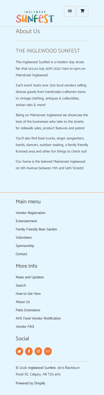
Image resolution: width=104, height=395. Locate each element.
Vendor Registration (30, 213)
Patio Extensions (28, 310)
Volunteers (24, 238)
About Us (23, 302)
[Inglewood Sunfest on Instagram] (38, 351)
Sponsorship (25, 246)
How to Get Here (28, 294)
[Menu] (70, 11)
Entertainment (26, 221)
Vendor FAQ (25, 327)
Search (21, 285)
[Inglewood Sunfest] (35, 15)
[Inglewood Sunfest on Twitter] (19, 351)
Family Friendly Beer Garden (36, 229)
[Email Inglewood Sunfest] (48, 351)
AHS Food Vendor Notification (38, 318)
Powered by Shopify (30, 383)
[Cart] (82, 11)
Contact (21, 254)
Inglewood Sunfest (42, 368)
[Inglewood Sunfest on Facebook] (29, 351)
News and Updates (30, 277)
